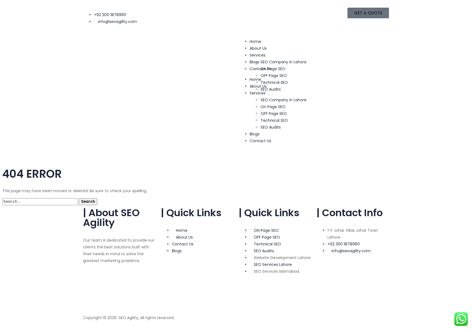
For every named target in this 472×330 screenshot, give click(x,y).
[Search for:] (40, 201)
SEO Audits (271, 89)
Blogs (254, 134)
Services (258, 55)
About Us (258, 48)
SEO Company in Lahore (283, 62)
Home (255, 41)
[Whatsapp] (90, 296)
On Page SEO (273, 69)
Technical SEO (274, 82)
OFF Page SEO (274, 75)
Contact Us (260, 141)
